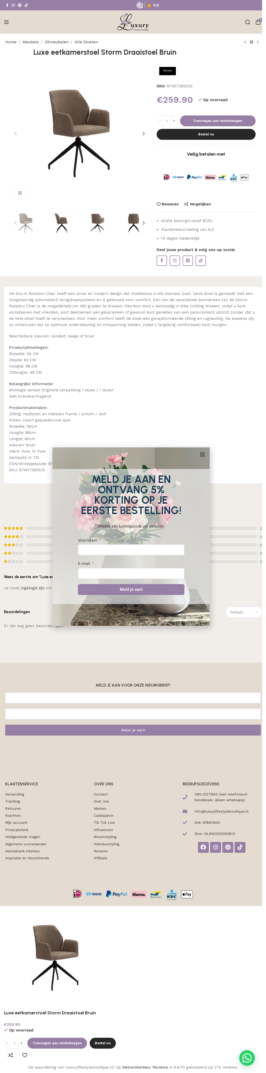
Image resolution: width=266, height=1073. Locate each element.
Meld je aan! (131, 589)
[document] (131, 536)
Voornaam (87, 540)
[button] (202, 454)
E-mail (84, 563)
